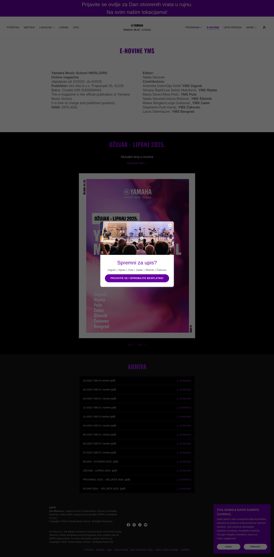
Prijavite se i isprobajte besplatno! (137, 278)
